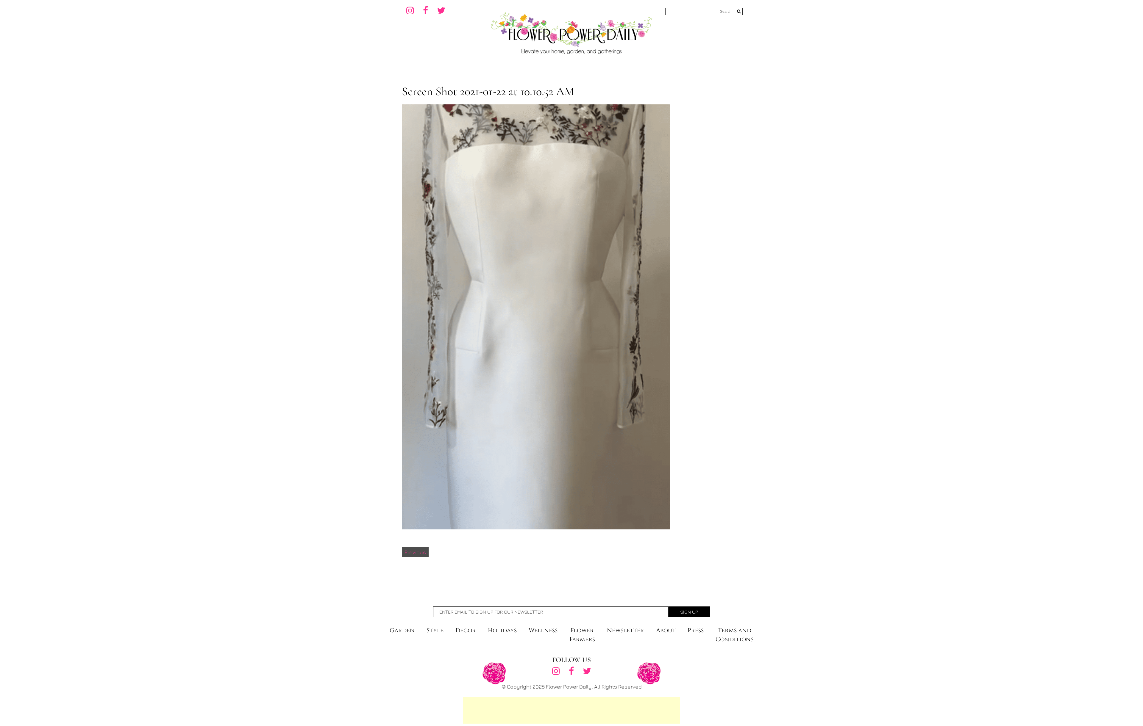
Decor (465, 630)
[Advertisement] (571, 710)
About (666, 630)
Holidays (502, 630)
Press (696, 630)
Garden (402, 630)
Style (435, 630)
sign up (689, 611)
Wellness (543, 630)
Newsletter (625, 630)
